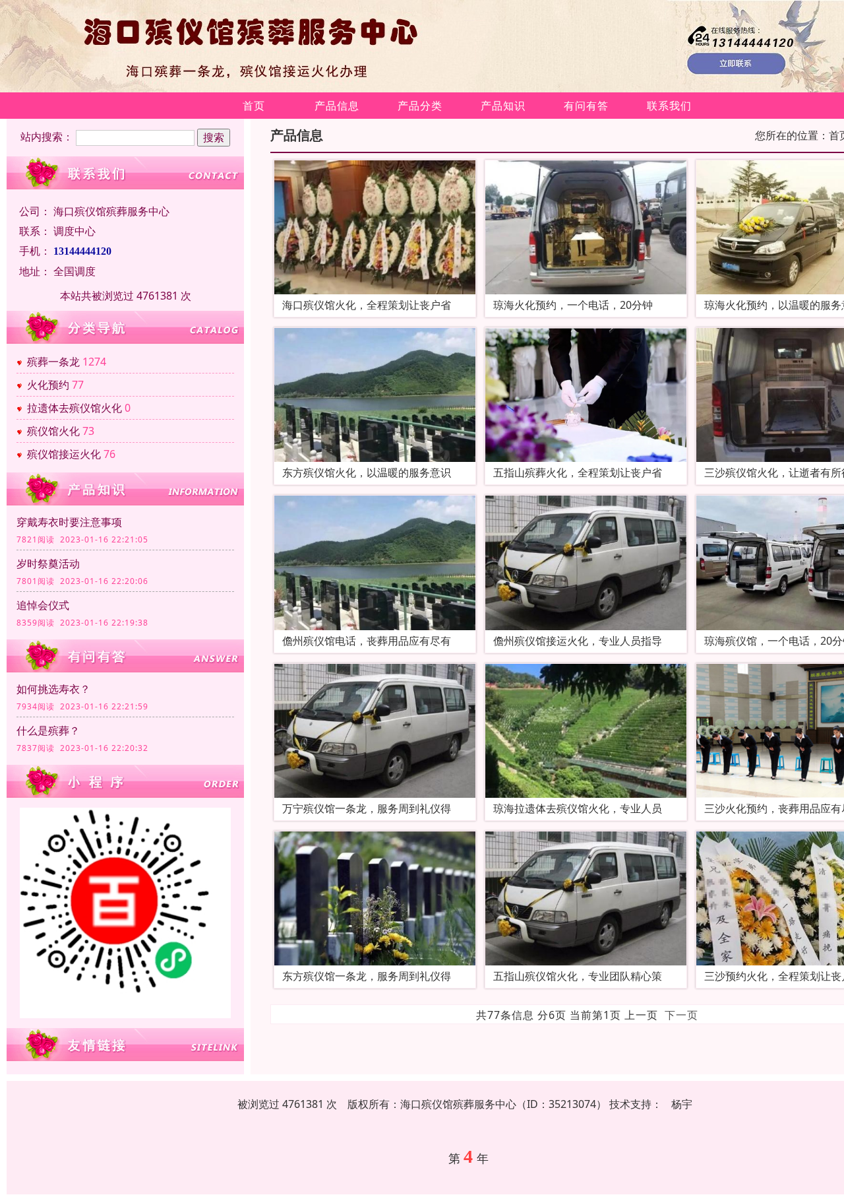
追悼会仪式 (42, 605)
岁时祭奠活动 (48, 563)
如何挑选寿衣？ (53, 689)
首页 (254, 105)
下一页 (681, 1015)
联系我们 (669, 105)
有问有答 (586, 105)
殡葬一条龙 (53, 361)
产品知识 (503, 105)
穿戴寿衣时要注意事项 (69, 522)
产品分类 (420, 105)
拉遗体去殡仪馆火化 (74, 408)
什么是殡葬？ (48, 730)
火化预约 (48, 384)
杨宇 (681, 1104)
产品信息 (337, 105)
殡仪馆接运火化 (64, 454)
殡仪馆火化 (53, 431)
